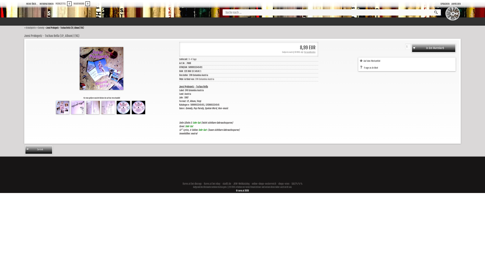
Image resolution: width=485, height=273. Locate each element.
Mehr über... (32, 3)
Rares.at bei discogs (192, 183)
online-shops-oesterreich (264, 183)
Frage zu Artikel (371, 67)
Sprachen (445, 3)
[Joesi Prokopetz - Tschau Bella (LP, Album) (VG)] (62, 113)
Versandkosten (309, 52)
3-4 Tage (192, 59)
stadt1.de (227, 183)
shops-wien (283, 183)
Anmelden (456, 3)
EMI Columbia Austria (204, 79)
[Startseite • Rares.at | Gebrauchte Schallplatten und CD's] (453, 20)
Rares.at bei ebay (212, 183)
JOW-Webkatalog (241, 183)
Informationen (47, 3)
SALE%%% (297, 183)
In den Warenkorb (435, 48)
